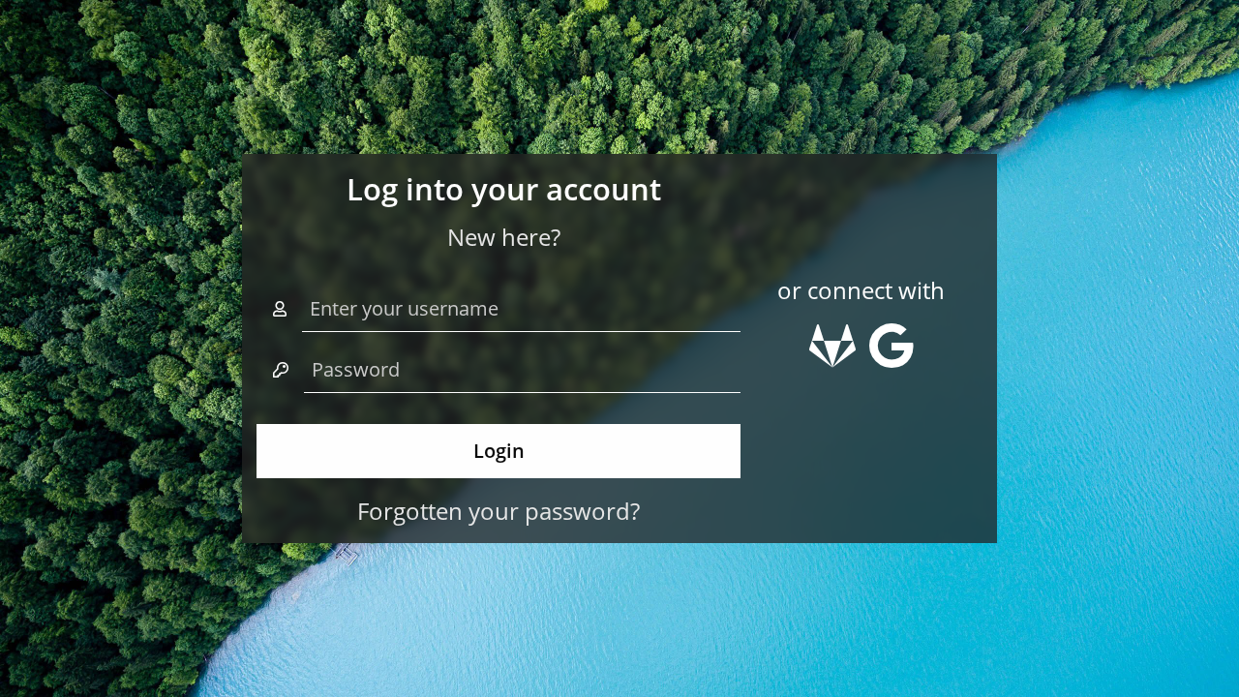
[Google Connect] (891, 354)
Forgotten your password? (498, 511)
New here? (503, 237)
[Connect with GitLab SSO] (835, 354)
